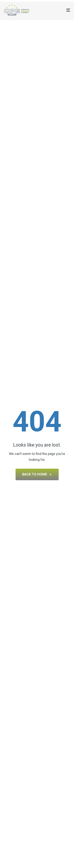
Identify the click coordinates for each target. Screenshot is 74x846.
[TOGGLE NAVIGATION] (59, 10)
